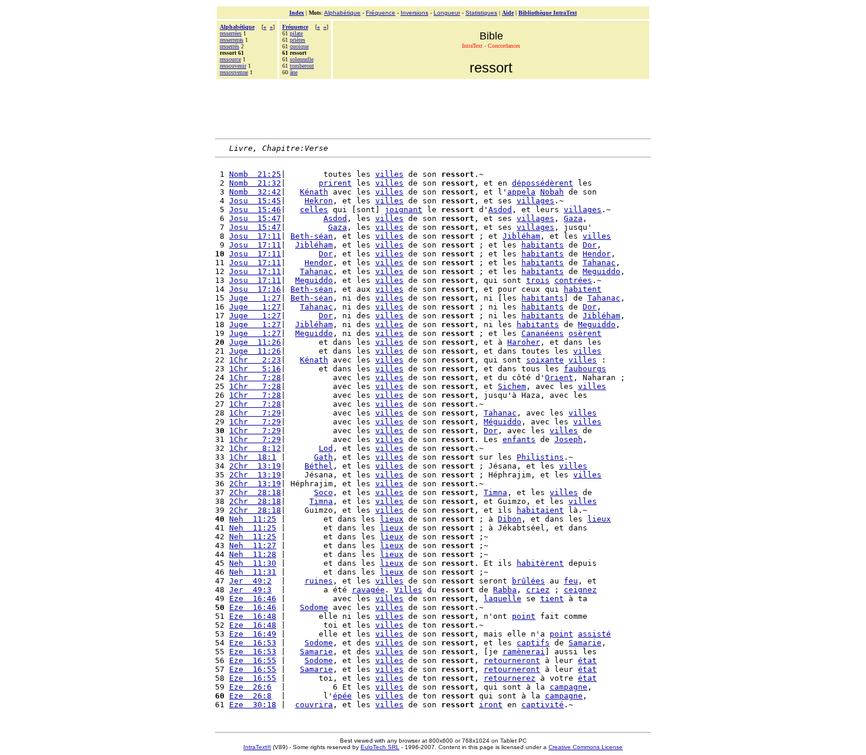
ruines (319, 580)
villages (535, 200)
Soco (323, 492)
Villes (408, 589)
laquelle (502, 598)
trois (538, 280)
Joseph (568, 439)
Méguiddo (502, 421)
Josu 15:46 (255, 209)
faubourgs (585, 368)
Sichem (512, 386)
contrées (573, 280)
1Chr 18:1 (252, 457)
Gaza (573, 218)
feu (571, 580)
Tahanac (599, 262)
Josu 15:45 (255, 200)
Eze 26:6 (250, 687)
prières (297, 40)
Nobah (552, 191)
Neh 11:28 (252, 554)
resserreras (231, 40)
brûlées (528, 580)
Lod (326, 448)
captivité (542, 704)
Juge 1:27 (255, 298)
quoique (299, 46)
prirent (335, 183)
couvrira (314, 704)
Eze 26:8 (250, 695)
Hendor (597, 253)
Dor (590, 244)
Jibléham (521, 236)
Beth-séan (311, 236)
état (587, 660)
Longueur (447, 12)
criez (538, 589)
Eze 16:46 (252, 598)
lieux (392, 519)
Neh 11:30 (252, 563)
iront (491, 704)
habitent (582, 289)
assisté (594, 633)
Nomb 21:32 (255, 183)
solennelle (301, 59)
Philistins (540, 457)
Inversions (414, 12)
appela (521, 191)
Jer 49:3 (250, 589)
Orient (559, 377)
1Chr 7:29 (255, 412)
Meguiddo (601, 271)
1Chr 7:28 (255, 377)
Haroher (523, 342)
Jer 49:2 (250, 580)
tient (552, 598)
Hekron (319, 200)
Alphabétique (342, 12)
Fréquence (380, 12)
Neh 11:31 (252, 572)
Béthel (319, 465)
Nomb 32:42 (255, 191)
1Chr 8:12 (255, 448)
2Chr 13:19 (255, 465)
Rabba (505, 589)
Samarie (584, 642)
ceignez (580, 589)
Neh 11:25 (252, 519)
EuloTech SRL (380, 747)
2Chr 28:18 (255, 492)
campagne (568, 687)
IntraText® (257, 747)
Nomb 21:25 (255, 174)
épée (342, 695)
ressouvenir (233, 65)
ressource (230, 59)
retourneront (512, 660)
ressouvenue (234, 72)
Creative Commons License (585, 747)
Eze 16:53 (252, 642)
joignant (403, 209)
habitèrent (540, 563)
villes (389, 174)
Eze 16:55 (252, 660)
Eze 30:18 (252, 704)
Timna (495, 492)
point (524, 616)
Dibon (509, 519)
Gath (323, 457)
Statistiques (481, 12)
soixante (545, 359)
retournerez (510, 678)
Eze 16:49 (252, 633)
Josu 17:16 (255, 289)
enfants (519, 439)
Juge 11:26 (255, 342)
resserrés (229, 46)
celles (314, 209)
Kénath (314, 191)
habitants (542, 244)
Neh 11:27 (252, 545)
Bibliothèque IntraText (547, 12)
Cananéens (542, 333)
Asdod (500, 209)
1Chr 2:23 (255, 359)
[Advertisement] (433, 107)
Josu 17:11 (255, 236)
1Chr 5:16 (255, 368)
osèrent (584, 333)
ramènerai (524, 651)
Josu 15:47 (255, 218)
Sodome (314, 607)
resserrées (231, 33)
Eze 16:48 (252, 616)
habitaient (540, 510)
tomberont (302, 65)
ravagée (368, 589)
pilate (296, 33)
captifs (533, 642)
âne (294, 72)
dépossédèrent (542, 183)
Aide (508, 12)
